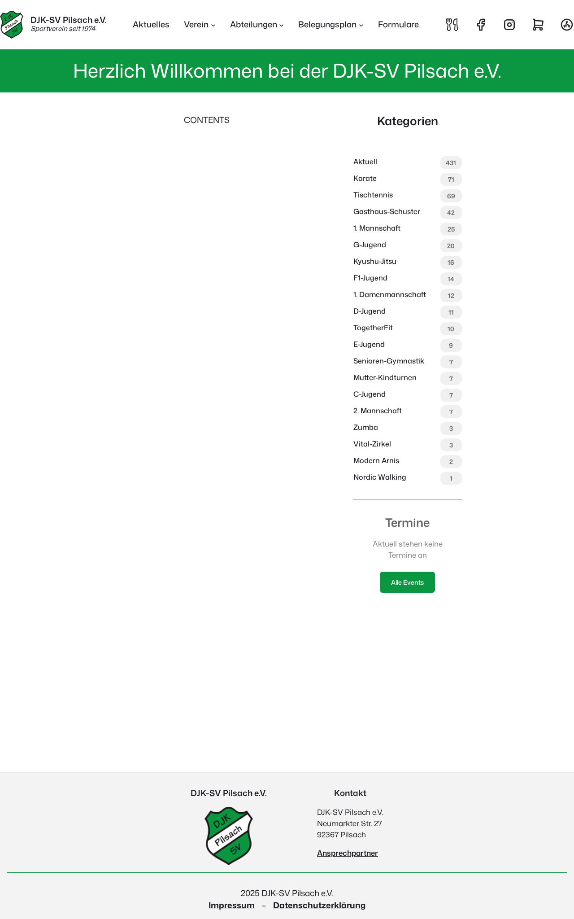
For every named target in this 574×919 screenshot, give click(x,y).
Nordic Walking (379, 477)
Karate (365, 178)
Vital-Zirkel (372, 444)
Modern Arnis (376, 460)
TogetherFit (373, 328)
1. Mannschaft (376, 228)
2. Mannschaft (377, 411)
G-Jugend (369, 244)
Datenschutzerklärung (319, 905)
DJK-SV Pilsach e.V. (68, 20)
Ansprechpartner (347, 853)
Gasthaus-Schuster (386, 211)
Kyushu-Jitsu (374, 261)
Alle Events (407, 582)
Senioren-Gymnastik (388, 361)
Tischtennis (373, 195)
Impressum (232, 905)
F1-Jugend (370, 278)
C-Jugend (369, 394)
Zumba (365, 427)
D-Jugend (369, 311)
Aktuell (365, 161)
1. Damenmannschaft (389, 294)
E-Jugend (369, 344)
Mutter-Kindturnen (385, 377)
